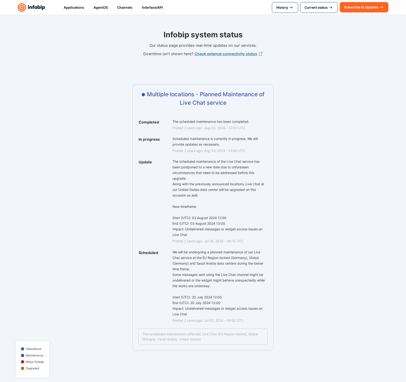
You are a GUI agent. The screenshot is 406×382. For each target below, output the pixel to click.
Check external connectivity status (226, 53)
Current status (316, 7)
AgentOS (101, 7)
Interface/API (152, 7)
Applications (74, 7)
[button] (361, 7)
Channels (125, 7)
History (282, 7)
